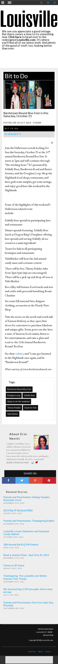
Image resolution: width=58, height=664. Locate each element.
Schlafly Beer (29, 395)
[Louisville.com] (33, 462)
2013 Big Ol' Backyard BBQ (18, 510)
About (40, 651)
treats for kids (30, 408)
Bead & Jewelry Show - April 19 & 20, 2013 (26, 555)
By (13, 134)
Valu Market (12, 414)
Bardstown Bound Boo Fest (19, 389)
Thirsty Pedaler (14, 408)
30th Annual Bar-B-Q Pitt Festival (20, 544)
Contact (48, 651)
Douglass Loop (13, 395)
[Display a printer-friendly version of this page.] (52, 142)
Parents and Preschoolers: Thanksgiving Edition (28, 521)
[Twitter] (37, 462)
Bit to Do (16, 76)
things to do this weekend (18, 401)
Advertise (32, 651)
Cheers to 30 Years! (13, 565)
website (19, 353)
